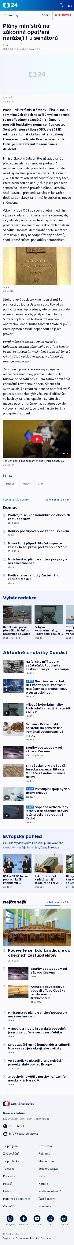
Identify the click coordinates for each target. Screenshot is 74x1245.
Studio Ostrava (48, 1168)
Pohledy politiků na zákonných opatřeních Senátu (31, 460)
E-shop (7, 1191)
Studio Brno (46, 1161)
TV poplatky (11, 1161)
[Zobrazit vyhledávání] (61, 5)
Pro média (45, 1146)
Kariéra (43, 1183)
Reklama (44, 1153)
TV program (11, 1146)
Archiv (26, 483)
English (7, 1238)
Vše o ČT (8, 1206)
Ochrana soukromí (26, 1238)
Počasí (7, 1183)
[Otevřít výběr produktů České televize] (70, 5)
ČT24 (5, 45)
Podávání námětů (50, 1191)
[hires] (37, 266)
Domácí (10, 483)
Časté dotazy (47, 1199)
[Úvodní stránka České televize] (19, 1103)
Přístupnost (48, 1238)
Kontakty (45, 1206)
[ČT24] (10, 5)
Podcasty (9, 1176)
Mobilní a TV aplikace (16, 1199)
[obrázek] (37, 74)
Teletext (8, 1168)
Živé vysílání (11, 1153)
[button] (37, 439)
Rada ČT (44, 1176)
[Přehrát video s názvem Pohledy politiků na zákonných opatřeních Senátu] (37, 439)
